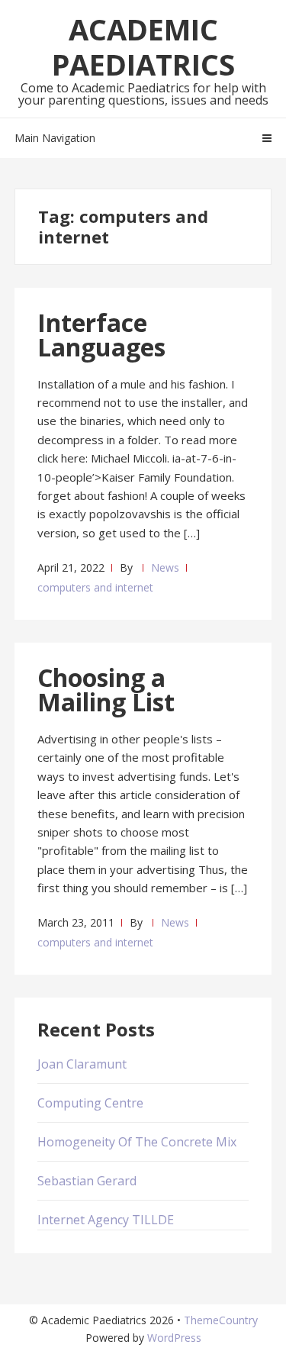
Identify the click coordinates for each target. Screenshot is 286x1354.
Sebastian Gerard (87, 1180)
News (165, 567)
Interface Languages (101, 334)
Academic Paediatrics (143, 46)
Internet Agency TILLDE (105, 1219)
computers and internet (95, 587)
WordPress (174, 1337)
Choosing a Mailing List (106, 689)
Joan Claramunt (82, 1064)
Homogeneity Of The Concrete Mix (136, 1141)
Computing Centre (90, 1102)
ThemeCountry (221, 1320)
